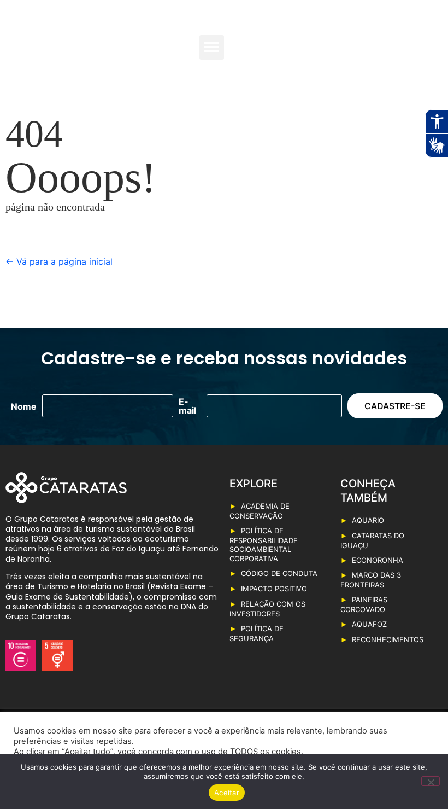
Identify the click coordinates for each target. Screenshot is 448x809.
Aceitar (226, 792)
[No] (430, 781)
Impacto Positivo (274, 588)
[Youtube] (406, 40)
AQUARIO (368, 520)
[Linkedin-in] (425, 40)
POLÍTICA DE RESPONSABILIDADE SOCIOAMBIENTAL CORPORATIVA (263, 544)
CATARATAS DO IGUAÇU (372, 540)
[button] (211, 47)
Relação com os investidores (267, 609)
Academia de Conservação (259, 511)
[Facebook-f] (387, 40)
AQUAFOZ (369, 624)
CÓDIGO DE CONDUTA (279, 573)
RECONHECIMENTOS (387, 639)
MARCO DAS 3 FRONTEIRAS (370, 580)
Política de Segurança (256, 633)
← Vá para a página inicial (59, 261)
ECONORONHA (377, 560)
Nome (24, 406)
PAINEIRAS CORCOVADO (363, 604)
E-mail (187, 406)
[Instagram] (406, 58)
